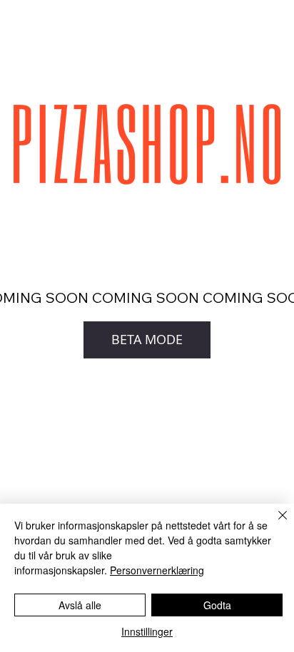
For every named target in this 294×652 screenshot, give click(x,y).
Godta (217, 605)
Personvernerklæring (157, 570)
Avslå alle (80, 605)
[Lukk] (274, 524)
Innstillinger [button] (147, 631)
